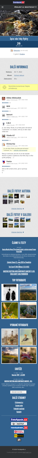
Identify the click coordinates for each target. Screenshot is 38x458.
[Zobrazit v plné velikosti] (19, 23)
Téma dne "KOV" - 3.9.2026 (18, 375)
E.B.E (8, 123)
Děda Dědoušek (13, 98)
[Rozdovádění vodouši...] (22, 196)
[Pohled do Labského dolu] (28, 219)
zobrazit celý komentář (20, 150)
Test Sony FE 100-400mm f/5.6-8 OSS (19, 267)
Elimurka (17, 50)
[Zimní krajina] (11, 219)
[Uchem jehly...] (16, 201)
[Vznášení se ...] (28, 196)
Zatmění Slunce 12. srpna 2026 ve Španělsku (19, 262)
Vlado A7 (10, 135)
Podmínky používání (19, 408)
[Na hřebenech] (11, 225)
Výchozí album (19, 75)
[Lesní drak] (5, 225)
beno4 (9, 115)
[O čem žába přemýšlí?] (11, 196)
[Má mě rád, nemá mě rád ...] (5, 201)
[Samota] (22, 225)
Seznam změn (19, 405)
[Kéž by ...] (11, 201)
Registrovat (30, 7)
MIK (8, 106)
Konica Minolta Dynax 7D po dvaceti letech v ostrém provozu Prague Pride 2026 (19, 250)
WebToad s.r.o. (26, 452)
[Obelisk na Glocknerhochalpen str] (22, 219)
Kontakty (19, 412)
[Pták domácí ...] (22, 201)
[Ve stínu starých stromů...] (5, 196)
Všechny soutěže (17, 392)
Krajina (22, 54)
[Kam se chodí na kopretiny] (16, 219)
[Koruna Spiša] (5, 219)
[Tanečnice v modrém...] (16, 196)
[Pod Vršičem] (16, 225)
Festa (9, 161)
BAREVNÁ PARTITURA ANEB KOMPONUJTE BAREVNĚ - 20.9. (18, 381)
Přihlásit (18, 7)
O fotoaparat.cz (19, 402)
